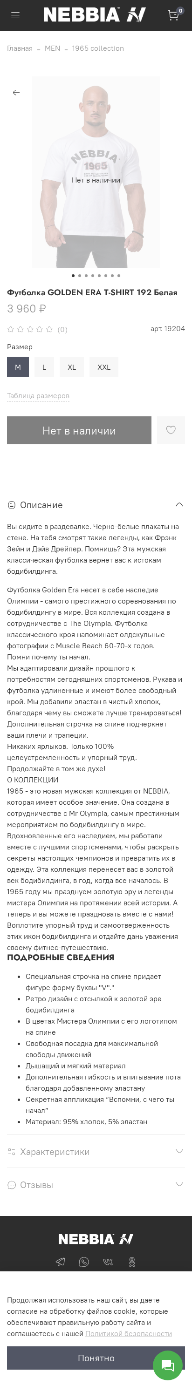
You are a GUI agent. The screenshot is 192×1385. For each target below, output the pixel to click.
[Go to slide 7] (112, 275)
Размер (20, 346)
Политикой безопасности (128, 1333)
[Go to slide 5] (99, 275)
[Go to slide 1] (73, 275)
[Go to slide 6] (105, 275)
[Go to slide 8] (118, 275)
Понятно (96, 1358)
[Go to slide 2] (79, 275)
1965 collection (98, 48)
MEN (52, 48)
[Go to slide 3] (86, 275)
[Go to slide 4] (92, 275)
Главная (20, 48)
